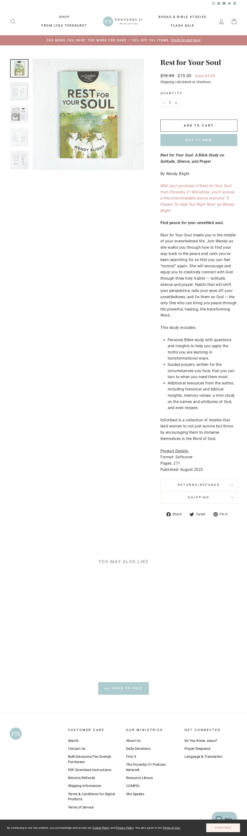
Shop (64, 17)
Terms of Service (81, 807)
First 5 (131, 756)
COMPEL (133, 786)
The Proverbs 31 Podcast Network (146, 767)
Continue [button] (223, 827)
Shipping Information (85, 786)
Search (73, 741)
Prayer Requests (198, 749)
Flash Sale (182, 25)
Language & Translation (204, 756)
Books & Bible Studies (182, 17)
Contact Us (77, 749)
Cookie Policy (101, 827)
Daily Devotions (138, 749)
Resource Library (139, 778)
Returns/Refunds (199, 485)
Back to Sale (127, 688)
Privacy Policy (125, 827)
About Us (133, 741)
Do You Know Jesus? (201, 741)
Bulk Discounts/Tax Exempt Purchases (89, 759)
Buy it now (198, 140)
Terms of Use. (172, 827)
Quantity (171, 93)
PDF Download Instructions (89, 770)
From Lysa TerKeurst (64, 25)
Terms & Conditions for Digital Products (91, 796)
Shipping (167, 82)
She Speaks (135, 794)
